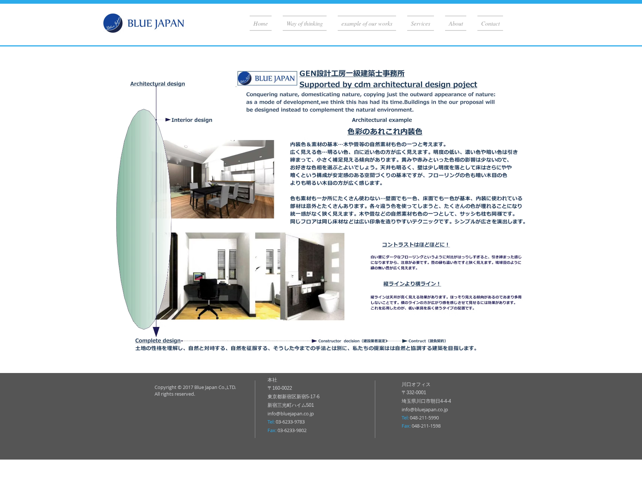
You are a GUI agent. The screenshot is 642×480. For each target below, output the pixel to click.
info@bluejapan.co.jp (291, 413)
